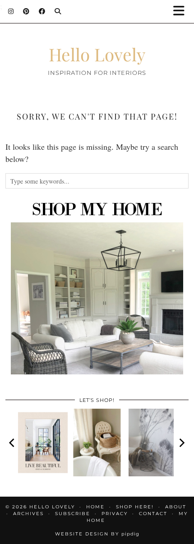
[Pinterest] (26, 11)
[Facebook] (42, 11)
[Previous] (12, 442)
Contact (153, 513)
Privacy (115, 513)
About (175, 507)
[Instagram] (11, 11)
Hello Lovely (97, 54)
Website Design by (97, 534)
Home (95, 507)
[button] (182, 11)
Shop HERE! (135, 507)
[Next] (181, 442)
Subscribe (72, 513)
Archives (28, 513)
